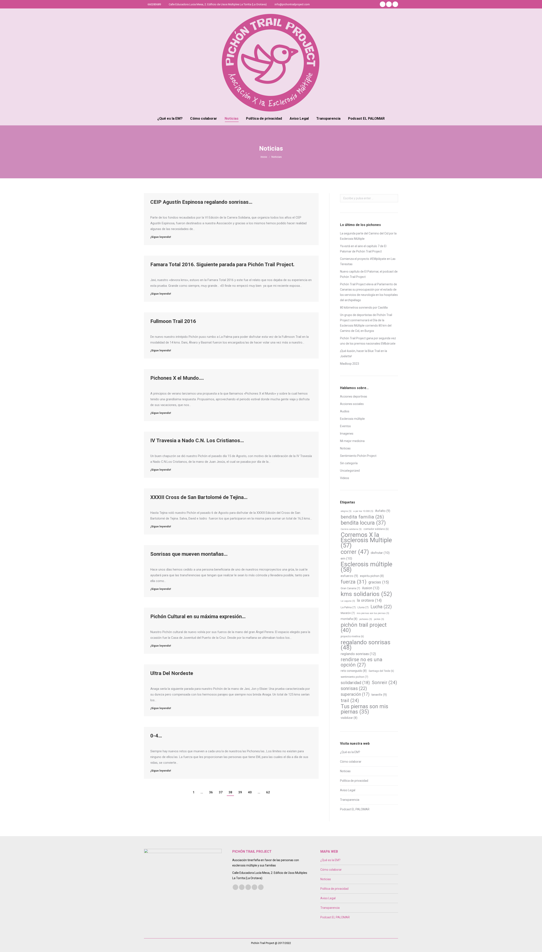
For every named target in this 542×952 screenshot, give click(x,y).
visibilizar (349, 717)
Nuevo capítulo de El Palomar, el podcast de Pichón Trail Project (369, 274)
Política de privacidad (354, 780)
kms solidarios (366, 594)
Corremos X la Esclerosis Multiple (366, 540)
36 (211, 792)
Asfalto (382, 511)
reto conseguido (354, 670)
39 (240, 792)
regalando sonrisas (365, 645)
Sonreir (384, 682)
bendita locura (363, 522)
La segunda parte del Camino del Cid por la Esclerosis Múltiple (368, 236)
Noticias (345, 448)
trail (350, 700)
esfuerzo (349, 576)
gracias (378, 582)
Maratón (348, 613)
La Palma (348, 607)
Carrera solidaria (351, 529)
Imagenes (346, 433)
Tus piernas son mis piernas (364, 709)
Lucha (381, 606)
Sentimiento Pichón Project (358, 455)
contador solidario (376, 529)
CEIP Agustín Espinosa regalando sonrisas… (201, 202)
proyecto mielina (352, 636)
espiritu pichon (372, 576)
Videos (344, 478)
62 (268, 792)
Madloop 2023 (349, 363)
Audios (344, 411)
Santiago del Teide (381, 670)
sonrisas (354, 688)
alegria (346, 511)
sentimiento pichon (354, 676)
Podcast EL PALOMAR (354, 809)
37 (221, 792)
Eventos (345, 426)
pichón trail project (364, 627)
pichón (379, 619)
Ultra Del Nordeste (171, 673)
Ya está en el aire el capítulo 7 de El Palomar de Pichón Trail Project (363, 248)
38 (230, 792)
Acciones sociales (352, 404)
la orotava (369, 600)
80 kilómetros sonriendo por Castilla (364, 307)
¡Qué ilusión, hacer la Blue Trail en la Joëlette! (363, 353)
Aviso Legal (347, 790)
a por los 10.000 (363, 511)
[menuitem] (169, 118)
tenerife (379, 695)
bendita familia (362, 517)
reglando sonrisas (358, 654)
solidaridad (355, 682)
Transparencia (349, 799)
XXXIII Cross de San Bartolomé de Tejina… (198, 497)
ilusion (370, 588)
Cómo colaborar (350, 761)
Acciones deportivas (353, 396)
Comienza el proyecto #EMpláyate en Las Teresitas (367, 261)
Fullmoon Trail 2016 (173, 321)
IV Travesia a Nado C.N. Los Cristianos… (197, 440)
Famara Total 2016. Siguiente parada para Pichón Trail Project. (222, 264)
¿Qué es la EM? (350, 752)
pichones (365, 619)
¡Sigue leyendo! (160, 236)
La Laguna (348, 601)
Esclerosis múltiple (352, 418)
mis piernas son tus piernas (373, 613)
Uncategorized (350, 470)
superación (355, 694)
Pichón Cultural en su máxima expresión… (198, 616)
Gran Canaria (350, 588)
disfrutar (380, 553)
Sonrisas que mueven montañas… (189, 554)
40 (250, 792)
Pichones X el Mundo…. (177, 378)
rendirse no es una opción (361, 662)
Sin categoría (349, 463)
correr (355, 551)
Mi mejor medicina (352, 441)
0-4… (156, 736)
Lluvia (363, 607)
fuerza (353, 581)
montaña (349, 619)
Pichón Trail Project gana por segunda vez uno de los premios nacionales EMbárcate (368, 341)
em (346, 558)
